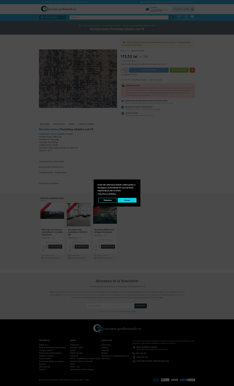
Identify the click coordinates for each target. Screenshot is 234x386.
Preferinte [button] (108, 200)
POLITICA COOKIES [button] (107, 194)
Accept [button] (127, 200)
